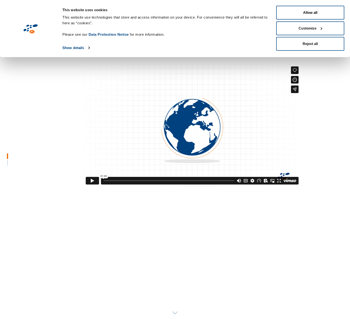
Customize (307, 28)
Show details (73, 48)
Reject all (310, 44)
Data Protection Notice (109, 34)
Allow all (310, 12)
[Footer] (7, 163)
